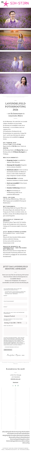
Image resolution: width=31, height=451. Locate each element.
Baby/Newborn (8, 407)
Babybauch (8, 422)
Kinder (22, 407)
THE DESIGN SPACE (24, 449)
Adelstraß (21, 137)
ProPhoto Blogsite (11, 449)
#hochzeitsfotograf (11, 441)
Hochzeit (22, 393)
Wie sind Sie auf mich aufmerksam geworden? (14, 313)
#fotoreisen (18, 441)
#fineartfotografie (6, 432)
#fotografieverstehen (24, 439)
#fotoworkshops (25, 441)
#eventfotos (14, 435)
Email (13, 254)
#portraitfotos (10, 433)
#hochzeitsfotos (25, 432)
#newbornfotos (18, 433)
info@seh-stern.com (15, 379)
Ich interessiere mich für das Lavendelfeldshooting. (13, 289)
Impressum (15, 382)
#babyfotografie (7, 435)
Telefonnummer (9, 301)
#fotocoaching (25, 443)
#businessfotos (12, 437)
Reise (22, 422)
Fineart (8, 393)
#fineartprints (20, 435)
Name (5, 295)
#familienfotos (25, 433)
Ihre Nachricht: (8, 325)
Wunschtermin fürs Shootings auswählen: (13, 320)
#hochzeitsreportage (17, 432)
